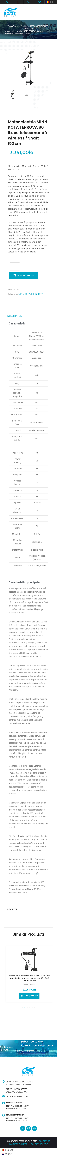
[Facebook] (22, 1128)
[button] (7, 2)
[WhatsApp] (34, 1128)
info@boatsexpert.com (17, 1096)
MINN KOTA (24, 294)
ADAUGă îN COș (25, 275)
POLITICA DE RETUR (39, 1144)
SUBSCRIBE (20, 1056)
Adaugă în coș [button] (31, 995)
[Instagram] (28, 1128)
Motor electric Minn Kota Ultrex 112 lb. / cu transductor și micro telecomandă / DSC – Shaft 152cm (29, 978)
